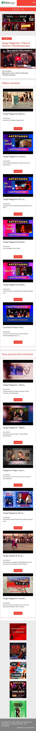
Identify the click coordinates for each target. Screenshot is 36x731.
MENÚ (16, 9)
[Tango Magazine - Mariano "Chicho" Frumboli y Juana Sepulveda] (18, 371)
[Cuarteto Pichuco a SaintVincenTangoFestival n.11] (18, 313)
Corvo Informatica (29, 727)
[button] (18, 100)
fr (34, 3)
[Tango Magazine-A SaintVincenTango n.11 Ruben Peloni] (18, 271)
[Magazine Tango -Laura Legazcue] (18, 456)
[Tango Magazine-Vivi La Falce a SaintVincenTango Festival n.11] (18, 185)
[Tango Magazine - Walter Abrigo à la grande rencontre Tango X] (18, 414)
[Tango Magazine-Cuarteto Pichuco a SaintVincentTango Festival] (18, 142)
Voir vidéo (18, 129)
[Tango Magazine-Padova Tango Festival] (18, 100)
